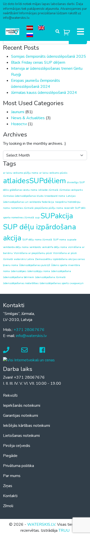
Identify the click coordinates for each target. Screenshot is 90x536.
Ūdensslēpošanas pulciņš (34, 265)
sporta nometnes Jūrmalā (18, 217)
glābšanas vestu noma (23, 190)
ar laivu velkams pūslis (53, 173)
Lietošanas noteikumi (21, 435)
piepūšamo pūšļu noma (48, 208)
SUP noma (59, 239)
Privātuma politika (18, 465)
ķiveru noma (10, 265)
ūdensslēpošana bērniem (18, 277)
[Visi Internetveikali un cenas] (29, 359)
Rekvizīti (10, 395)
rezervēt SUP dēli (75, 208)
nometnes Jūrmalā (22, 208)
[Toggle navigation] (80, 32)
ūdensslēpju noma (38, 271)
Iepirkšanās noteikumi (21, 405)
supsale (71, 239)
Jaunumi (17, 112)
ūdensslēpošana (61, 271)
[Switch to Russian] (30, 35)
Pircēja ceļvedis (16, 445)
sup (37, 217)
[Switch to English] (41, 28)
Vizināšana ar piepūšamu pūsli (33, 253)
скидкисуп (77, 283)
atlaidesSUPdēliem (34, 181)
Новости (19, 124)
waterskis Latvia (24, 259)
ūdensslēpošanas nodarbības (20, 283)
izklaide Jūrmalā (48, 190)
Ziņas (7, 486)
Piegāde (10, 455)
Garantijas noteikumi (20, 415)
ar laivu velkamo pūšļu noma (20, 173)
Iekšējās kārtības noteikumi (26, 425)
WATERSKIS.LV (41, 524)
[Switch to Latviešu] (30, 28)
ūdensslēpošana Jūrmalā (50, 277)
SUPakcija (56, 216)
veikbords (35, 247)
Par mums (11, 476)
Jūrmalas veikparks (71, 190)
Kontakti (10, 496)
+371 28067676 (29, 329)
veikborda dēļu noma (15, 247)
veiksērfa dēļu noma (54, 247)
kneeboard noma (54, 196)
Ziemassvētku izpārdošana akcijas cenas (60, 259)
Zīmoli (8, 506)
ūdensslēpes (18, 271)
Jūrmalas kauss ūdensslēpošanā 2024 (44, 92)
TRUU (64, 530)
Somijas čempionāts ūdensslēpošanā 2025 (48, 56)
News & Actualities (28, 118)
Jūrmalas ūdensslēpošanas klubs (23, 196)
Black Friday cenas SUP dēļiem (38, 62)
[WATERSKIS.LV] (12, 31)
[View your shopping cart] (67, 31)
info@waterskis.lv (31, 336)
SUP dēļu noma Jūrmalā (37, 239)
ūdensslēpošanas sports (54, 283)
